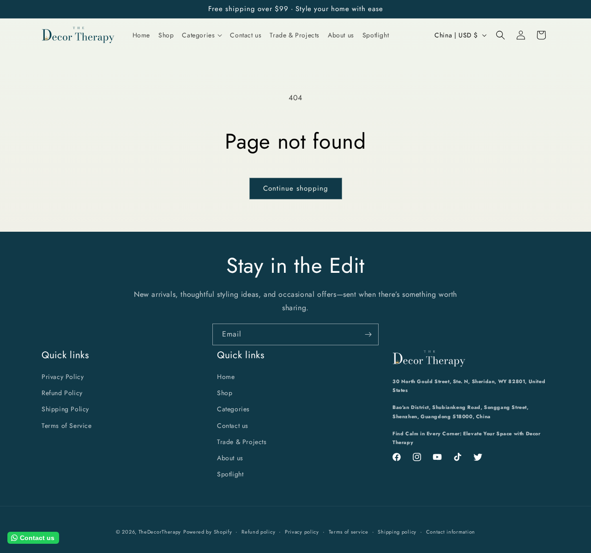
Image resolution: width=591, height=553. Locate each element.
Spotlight (230, 474)
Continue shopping (295, 188)
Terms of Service (67, 425)
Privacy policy (302, 531)
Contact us (232, 425)
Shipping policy (397, 531)
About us (230, 458)
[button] (202, 35)
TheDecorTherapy (160, 531)
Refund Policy (62, 393)
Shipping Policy (65, 409)
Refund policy (258, 531)
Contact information (450, 531)
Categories (233, 409)
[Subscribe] (368, 334)
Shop (224, 393)
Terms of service (348, 531)
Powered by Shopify (207, 531)
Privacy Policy (63, 376)
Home (226, 376)
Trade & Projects (242, 441)
